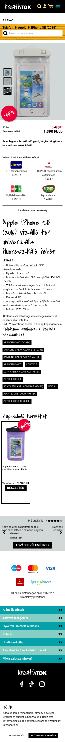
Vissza (8, 19)
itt (59, 721)
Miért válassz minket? (17, 658)
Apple (22, 27)
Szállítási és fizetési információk (25, 650)
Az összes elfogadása (43, 735)
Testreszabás (16, 735)
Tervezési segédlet (15, 618)
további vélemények (33, 545)
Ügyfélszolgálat (13, 642)
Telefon (7, 27)
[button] (39, 7)
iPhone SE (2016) (43, 27)
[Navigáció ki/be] (58, 7)
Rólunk (7, 634)
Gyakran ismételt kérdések (21, 626)
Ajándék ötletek (13, 609)
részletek (15, 488)
